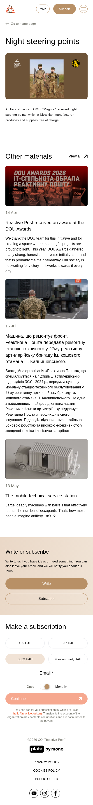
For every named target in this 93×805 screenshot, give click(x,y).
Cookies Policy (46, 770)
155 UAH (25, 643)
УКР (43, 9)
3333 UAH (25, 659)
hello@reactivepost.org (27, 713)
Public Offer (46, 779)
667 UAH (68, 643)
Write (46, 584)
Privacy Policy (46, 762)
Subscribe (46, 599)
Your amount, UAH (68, 659)
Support (64, 9)
